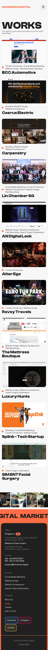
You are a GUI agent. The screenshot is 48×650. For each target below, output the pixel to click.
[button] (43, 7)
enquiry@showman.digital (16, 564)
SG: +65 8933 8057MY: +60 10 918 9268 (14, 559)
